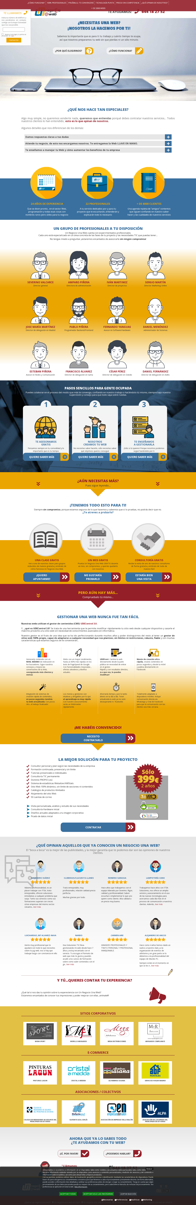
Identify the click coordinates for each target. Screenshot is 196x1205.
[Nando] (78, 923)
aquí (12, 36)
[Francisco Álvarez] (78, 352)
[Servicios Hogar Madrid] (155, 1071)
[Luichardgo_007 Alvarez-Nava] (40, 923)
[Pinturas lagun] (40, 1071)
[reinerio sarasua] (117, 866)
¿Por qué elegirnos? (68, 50)
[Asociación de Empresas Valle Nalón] (116, 1110)
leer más (37, 907)
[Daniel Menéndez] (155, 307)
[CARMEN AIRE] (117, 923)
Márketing (147, 1200)
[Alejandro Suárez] (40, 866)
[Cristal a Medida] (78, 1071)
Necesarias (108, 1200)
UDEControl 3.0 (89, 624)
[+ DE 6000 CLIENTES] (148, 183)
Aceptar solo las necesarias (98, 1194)
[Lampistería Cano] (155, 866)
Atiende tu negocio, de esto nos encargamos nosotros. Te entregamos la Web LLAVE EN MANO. (81, 143)
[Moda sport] (40, 1031)
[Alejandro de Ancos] (155, 923)
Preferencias (122, 1200)
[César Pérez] (116, 352)
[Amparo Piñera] (78, 263)
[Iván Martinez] (116, 263)
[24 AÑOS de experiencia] (46, 183)
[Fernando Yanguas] (116, 307)
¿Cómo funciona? (120, 50)
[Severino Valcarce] (40, 263)
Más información (81, 1187)
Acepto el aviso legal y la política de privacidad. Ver (14, 35)
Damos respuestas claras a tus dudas (47, 136)
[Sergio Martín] (155, 263)
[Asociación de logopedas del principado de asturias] (155, 1110)
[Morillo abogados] (78, 1031)
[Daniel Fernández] (155, 352)
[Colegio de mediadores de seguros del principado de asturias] (40, 1110)
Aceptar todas (68, 1194)
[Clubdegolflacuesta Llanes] (78, 866)
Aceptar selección (128, 1194)
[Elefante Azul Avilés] (78, 1110)
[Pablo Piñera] (78, 307)
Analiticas (135, 1200)
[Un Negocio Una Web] (59, 12)
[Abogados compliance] (155, 1031)
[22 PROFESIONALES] (97, 183)
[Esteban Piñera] (40, 352)
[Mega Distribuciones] (116, 1031)
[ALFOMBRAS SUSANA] (116, 1071)
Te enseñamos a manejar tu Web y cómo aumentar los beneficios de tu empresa (72, 150)
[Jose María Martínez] (40, 307)
